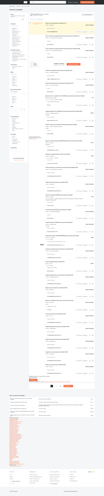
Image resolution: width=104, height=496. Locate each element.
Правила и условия (33, 474)
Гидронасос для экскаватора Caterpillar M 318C (57, 352)
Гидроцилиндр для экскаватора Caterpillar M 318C (57, 326)
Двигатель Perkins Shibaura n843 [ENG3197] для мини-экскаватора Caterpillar (64, 140)
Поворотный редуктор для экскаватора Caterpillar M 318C (59, 249)
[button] (90, 32)
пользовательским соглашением (63, 381)
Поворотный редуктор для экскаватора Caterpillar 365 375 (59, 83)
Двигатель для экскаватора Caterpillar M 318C (56, 287)
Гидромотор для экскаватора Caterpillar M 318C (57, 182)
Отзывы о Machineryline (34, 480)
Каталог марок (32, 482)
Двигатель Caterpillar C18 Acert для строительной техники (59, 300)
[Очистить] (26, 18)
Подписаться (33, 380)
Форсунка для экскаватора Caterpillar (17, 405)
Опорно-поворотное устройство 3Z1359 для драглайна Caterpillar (61, 124)
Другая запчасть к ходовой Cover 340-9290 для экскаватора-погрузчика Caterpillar (65, 95)
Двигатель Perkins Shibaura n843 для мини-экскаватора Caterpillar (21, 399)
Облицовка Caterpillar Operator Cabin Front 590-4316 (58, 154)
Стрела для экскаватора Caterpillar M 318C (56, 313)
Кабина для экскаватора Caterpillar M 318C (56, 364)
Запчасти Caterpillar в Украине (15, 465)
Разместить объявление (73, 64)
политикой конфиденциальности (50, 381)
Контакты (11, 478)
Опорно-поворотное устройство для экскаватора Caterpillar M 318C (62, 167)
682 (61, 386)
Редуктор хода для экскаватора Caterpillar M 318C (57, 339)
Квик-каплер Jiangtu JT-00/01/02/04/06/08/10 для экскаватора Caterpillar (62, 235)
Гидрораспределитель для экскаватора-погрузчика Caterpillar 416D (22, 415)
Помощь (11, 476)
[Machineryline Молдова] (16, 2)
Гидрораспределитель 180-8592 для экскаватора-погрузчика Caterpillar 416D (64, 111)
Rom (10, 483)
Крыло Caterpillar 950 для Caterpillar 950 (55, 261)
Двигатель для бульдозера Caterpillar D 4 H (56, 23)
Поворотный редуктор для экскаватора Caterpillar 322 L (59, 70)
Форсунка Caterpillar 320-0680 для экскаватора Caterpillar (59, 194)
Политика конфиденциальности (36, 476)
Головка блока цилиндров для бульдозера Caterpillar (58, 209)
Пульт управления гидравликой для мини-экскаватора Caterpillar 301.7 (63, 35)
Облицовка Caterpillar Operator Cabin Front (18, 402)
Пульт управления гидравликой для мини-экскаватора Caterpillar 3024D (63, 48)
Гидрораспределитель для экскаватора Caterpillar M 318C (59, 275)
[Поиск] (31, 2)
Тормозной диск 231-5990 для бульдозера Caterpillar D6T (59, 222)
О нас (11, 474)
